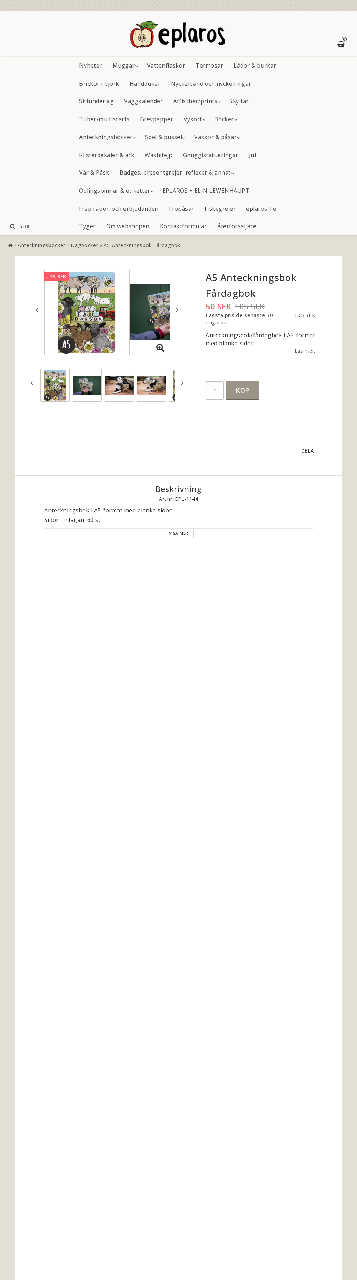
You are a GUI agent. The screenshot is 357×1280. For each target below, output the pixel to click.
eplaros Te (261, 209)
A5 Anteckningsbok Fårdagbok (142, 245)
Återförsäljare (236, 226)
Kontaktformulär (183, 226)
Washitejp (159, 155)
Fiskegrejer (220, 209)
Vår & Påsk (94, 172)
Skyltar (239, 101)
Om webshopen (128, 226)
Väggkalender (143, 101)
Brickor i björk (99, 83)
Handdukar (145, 83)
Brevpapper (156, 119)
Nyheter (90, 65)
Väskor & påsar (215, 137)
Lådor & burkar (255, 65)
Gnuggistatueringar (210, 155)
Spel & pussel (163, 137)
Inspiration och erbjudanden (119, 209)
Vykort (193, 119)
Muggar (124, 65)
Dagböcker (84, 245)
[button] (160, 347)
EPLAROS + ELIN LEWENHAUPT (206, 190)
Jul (252, 155)
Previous (37, 310)
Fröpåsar (181, 209)
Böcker (224, 119)
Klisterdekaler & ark (106, 155)
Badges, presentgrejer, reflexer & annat (175, 172)
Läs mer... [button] (306, 350)
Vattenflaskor (166, 65)
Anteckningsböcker (106, 137)
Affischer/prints (195, 101)
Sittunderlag (96, 101)
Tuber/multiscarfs (104, 119)
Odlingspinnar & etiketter (114, 190)
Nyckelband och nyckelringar (211, 83)
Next (177, 310)
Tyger (87, 226)
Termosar (209, 65)
